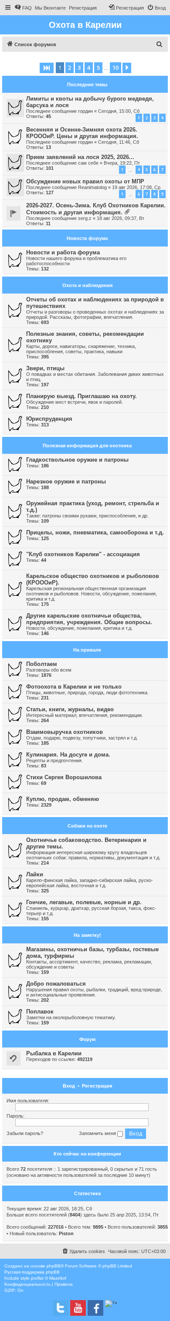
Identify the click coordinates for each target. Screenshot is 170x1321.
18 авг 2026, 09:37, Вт (120, 218)
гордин (85, 111)
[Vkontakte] (60, 1308)
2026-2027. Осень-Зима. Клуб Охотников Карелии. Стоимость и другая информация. (96, 209)
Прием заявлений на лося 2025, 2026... (80, 157)
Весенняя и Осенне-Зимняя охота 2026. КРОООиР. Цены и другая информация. (82, 132)
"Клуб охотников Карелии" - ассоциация (83, 554)
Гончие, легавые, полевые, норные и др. (84, 902)
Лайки (34, 874)
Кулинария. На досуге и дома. (68, 754)
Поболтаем (41, 664)
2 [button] (69, 67)
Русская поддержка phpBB (32, 1272)
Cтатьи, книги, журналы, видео (70, 709)
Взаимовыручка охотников (64, 732)
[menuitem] (23, 8)
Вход (69, 1085)
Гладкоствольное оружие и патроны (77, 459)
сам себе (88, 163)
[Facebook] (95, 1308)
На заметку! (87, 935)
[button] (47, 68)
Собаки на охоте (87, 825)
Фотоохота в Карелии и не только (74, 686)
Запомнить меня (98, 1133)
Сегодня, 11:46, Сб (118, 142)
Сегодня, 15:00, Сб (118, 111)
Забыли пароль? (25, 1133)
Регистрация (97, 1085)
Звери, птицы (45, 368)
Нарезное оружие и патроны (66, 481)
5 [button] (98, 67)
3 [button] (79, 67)
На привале (87, 649)
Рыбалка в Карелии (54, 1053)
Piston (66, 1233)
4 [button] (88, 67)
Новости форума (87, 238)
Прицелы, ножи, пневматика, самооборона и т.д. (95, 532)
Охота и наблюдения (87, 285)
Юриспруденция (49, 419)
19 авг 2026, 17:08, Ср (136, 187)
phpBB (54, 1266)
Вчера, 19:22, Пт (122, 163)
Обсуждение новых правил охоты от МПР (85, 181)
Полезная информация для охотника (87, 445)
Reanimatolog (92, 187)
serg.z (85, 218)
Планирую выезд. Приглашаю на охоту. (81, 396)
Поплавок (40, 1011)
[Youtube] (78, 1308)
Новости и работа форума (63, 252)
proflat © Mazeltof (48, 1278)
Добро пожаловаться (56, 983)
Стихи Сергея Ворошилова (64, 777)
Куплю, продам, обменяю (62, 799)
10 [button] (115, 67)
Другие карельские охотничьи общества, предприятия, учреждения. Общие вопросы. (89, 618)
